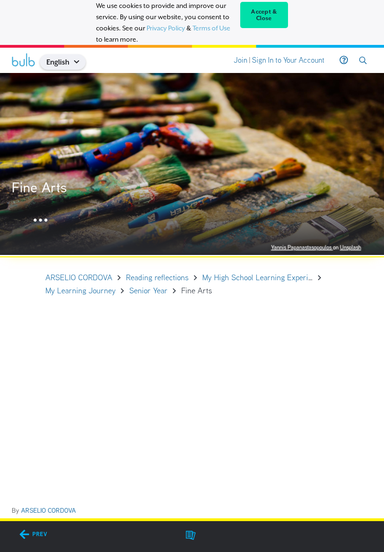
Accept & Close (264, 15)
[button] (80, 62)
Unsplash (350, 247)
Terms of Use (211, 28)
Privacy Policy (166, 28)
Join (240, 60)
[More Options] (41, 221)
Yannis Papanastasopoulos (302, 247)
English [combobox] (57, 62)
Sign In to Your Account (288, 60)
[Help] (344, 60)
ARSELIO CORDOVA (48, 510)
